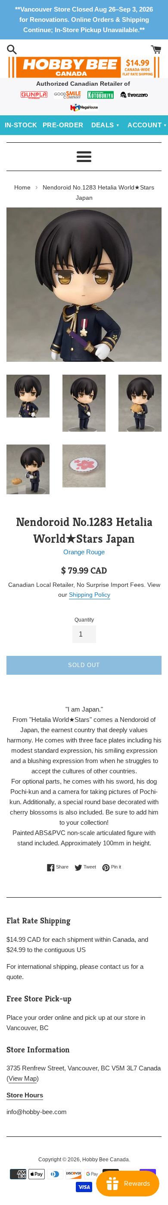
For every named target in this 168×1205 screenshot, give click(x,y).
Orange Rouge (84, 552)
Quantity (84, 620)
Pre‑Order (63, 125)
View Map (23, 1078)
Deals (102, 125)
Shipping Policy (89, 594)
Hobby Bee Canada (105, 1160)
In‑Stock (21, 125)
